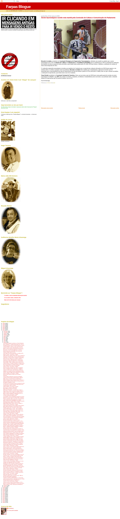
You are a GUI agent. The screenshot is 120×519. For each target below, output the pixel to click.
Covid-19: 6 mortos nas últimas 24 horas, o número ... (13, 443)
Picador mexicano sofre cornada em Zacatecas (12, 447)
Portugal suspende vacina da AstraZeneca (11, 479)
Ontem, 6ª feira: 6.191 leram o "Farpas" (10, 394)
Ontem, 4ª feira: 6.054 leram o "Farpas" (10, 468)
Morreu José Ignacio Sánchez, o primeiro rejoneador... (13, 472)
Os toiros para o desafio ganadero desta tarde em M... (13, 384)
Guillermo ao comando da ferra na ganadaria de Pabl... (13, 371)
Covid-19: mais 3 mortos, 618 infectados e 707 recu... (13, 347)
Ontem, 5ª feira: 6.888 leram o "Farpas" (10, 459)
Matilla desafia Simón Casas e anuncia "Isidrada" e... (13, 403)
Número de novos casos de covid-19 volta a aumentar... (13, 397)
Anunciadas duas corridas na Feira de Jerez (11, 402)
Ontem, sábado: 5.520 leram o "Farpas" (10, 445)
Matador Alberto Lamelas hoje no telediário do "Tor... (13, 437)
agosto (5, 336)
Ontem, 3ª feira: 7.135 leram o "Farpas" (10, 354)
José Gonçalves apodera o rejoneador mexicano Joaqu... (14, 478)
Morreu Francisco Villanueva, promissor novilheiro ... (13, 358)
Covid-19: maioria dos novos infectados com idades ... (13, 417)
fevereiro (5, 485)
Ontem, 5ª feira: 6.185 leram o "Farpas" (10, 404)
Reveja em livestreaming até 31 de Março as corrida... (13, 439)
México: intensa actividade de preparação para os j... (13, 393)
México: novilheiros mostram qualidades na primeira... (13, 426)
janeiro (5, 486)
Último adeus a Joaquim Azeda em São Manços (12, 378)
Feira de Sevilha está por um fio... (9, 352)
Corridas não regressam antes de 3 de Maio (11, 462)
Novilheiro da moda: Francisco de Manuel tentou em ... (13, 463)
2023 (4, 327)
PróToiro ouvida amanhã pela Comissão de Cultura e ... (13, 425)
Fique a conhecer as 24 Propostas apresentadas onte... (13, 446)
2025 (4, 324)
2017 (4, 491)
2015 (4, 494)
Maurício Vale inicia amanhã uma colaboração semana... (14, 466)
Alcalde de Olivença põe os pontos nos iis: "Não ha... (13, 475)
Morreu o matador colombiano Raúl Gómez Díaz (12, 456)
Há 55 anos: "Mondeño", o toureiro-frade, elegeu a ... (13, 389)
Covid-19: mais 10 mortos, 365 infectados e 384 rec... (13, 377)
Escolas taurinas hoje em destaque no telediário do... (13, 428)
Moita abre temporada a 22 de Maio (10, 474)
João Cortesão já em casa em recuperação (11, 365)
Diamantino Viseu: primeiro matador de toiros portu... (13, 424)
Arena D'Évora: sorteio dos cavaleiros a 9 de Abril (12, 467)
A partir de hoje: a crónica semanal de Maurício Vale (13, 455)
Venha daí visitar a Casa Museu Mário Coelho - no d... (13, 411)
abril (4, 340)
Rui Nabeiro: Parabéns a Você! (9, 382)
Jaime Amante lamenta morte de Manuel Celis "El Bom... (13, 405)
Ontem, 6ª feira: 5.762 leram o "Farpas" (10, 453)
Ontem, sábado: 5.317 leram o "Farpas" (10, 386)
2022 (4, 328)
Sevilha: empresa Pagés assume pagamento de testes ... (14, 372)
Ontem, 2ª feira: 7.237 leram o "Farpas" (10, 366)
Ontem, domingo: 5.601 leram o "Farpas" (11, 435)
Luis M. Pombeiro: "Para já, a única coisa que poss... (13, 346)
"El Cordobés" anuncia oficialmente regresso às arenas (13, 396)
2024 (4, 326)
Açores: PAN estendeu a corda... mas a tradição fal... (13, 408)
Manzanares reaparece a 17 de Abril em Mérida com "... (13, 442)
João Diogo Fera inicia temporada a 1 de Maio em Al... (13, 353)
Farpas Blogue (18, 7)
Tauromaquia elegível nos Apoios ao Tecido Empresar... (13, 343)
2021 (4, 330)
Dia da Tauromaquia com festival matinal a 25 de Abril (13, 364)
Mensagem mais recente (47, 108)
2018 (4, 490)
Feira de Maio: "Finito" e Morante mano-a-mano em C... (13, 362)
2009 (4, 502)
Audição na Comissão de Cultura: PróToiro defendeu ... (13, 414)
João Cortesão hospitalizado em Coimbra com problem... (14, 433)
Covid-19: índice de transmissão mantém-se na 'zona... (13, 461)
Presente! (5, 375)
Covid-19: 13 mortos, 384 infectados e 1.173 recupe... (13, 477)
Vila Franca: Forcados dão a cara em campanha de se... (14, 356)
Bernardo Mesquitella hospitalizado (9, 476)
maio (5, 339)
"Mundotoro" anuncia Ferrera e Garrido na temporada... (13, 357)
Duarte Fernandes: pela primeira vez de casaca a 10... (13, 422)
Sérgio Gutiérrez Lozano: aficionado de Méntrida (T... (13, 484)
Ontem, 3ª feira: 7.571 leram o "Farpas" (10, 473)
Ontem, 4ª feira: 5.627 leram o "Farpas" (10, 413)
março (5, 342)
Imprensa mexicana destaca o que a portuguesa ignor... (13, 431)
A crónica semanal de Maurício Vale (10, 395)
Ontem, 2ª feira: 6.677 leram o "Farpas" (10, 427)
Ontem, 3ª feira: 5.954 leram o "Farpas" (10, 418)
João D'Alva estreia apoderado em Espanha (11, 412)
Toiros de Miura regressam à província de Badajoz (12, 376)
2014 (4, 495)
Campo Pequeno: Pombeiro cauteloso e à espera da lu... (14, 363)
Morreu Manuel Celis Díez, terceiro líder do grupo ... (13, 406)
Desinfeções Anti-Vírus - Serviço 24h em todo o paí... (13, 432)
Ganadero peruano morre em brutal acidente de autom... (14, 345)
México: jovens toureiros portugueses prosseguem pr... (13, 348)
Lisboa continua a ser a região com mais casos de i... (13, 392)
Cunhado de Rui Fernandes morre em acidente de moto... (14, 383)
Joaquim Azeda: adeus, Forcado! (9, 385)
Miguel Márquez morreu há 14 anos (10, 388)
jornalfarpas (11, 508)
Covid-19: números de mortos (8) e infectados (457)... (13, 452)
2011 (4, 499)
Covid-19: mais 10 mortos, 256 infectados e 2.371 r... (13, 482)
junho (5, 338)
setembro (6, 334)
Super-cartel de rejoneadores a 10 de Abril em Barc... (13, 434)
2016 (4, 493)
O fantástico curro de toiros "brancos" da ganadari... (13, 464)
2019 (4, 489)
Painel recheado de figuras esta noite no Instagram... (13, 367)
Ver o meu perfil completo (12, 510)
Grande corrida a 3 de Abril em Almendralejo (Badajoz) (13, 423)
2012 (4, 498)
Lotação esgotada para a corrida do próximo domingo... (13, 436)
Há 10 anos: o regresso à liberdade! (10, 387)
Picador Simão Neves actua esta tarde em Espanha (13, 444)
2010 (4, 501)
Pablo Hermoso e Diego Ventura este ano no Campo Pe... (14, 355)
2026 (4, 323)
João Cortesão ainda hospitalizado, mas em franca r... (13, 415)
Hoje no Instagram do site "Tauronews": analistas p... (13, 368)
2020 (4, 488)
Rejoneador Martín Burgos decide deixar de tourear (13, 458)
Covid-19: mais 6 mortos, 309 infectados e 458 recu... (13, 369)
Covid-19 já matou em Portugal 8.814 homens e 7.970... (14, 429)
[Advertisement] (53, 96)
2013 (4, 497)
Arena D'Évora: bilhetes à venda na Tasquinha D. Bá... (13, 451)
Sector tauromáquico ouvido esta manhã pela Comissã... (14, 416)
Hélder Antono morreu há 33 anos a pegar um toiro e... (13, 391)
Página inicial (82, 108)
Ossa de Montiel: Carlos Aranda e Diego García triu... (13, 438)
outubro (5, 333)
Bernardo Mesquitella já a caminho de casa (11, 419)
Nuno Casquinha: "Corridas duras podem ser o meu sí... (13, 344)
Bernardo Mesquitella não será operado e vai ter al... (13, 465)
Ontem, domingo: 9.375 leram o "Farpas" (11, 373)
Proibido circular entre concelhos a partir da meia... (12, 407)
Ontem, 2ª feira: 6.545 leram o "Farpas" (10, 481)
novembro (6, 332)
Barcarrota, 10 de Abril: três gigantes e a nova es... (13, 349)
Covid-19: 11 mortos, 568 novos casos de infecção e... (13, 457)
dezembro (6, 331)
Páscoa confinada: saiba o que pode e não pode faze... (14, 398)
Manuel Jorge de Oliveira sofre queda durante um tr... (13, 409)
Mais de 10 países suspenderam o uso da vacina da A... (14, 483)
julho (5, 337)
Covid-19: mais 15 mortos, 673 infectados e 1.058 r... (13, 471)
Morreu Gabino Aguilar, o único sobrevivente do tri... (13, 448)
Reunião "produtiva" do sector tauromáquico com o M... (13, 454)
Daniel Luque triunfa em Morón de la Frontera (11, 374)
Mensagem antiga (115, 108)
